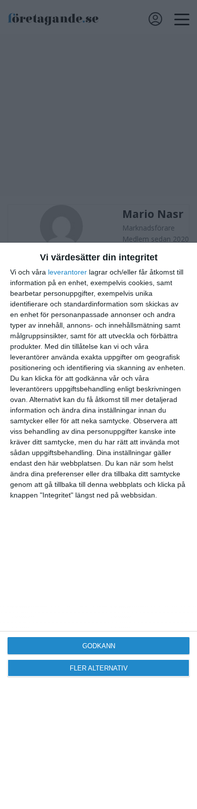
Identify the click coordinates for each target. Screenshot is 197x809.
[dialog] (98, 526)
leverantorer (67, 272)
